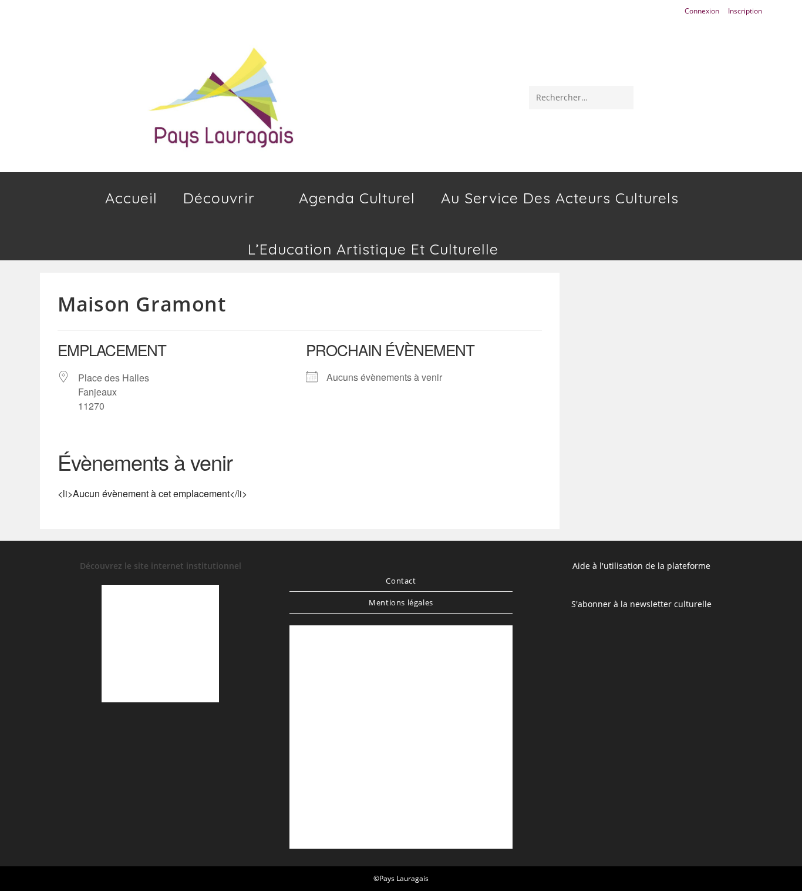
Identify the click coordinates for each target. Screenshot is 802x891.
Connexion (702, 11)
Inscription (745, 11)
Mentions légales (401, 602)
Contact (401, 580)
